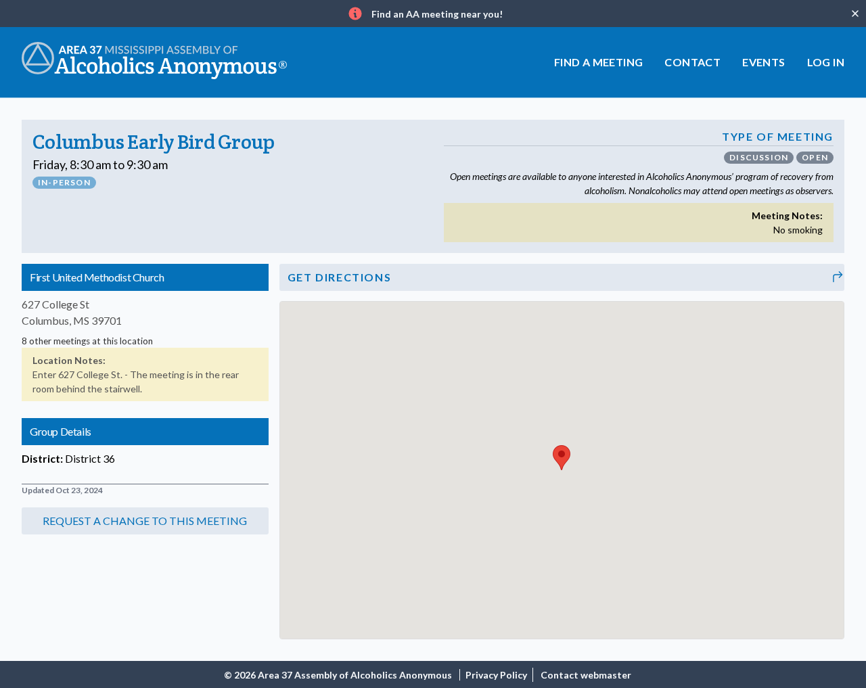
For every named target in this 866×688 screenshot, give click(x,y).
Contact (692, 61)
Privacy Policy (496, 675)
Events (763, 61)
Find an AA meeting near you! (437, 14)
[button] (145, 520)
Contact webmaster (586, 675)
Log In (825, 61)
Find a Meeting (598, 61)
